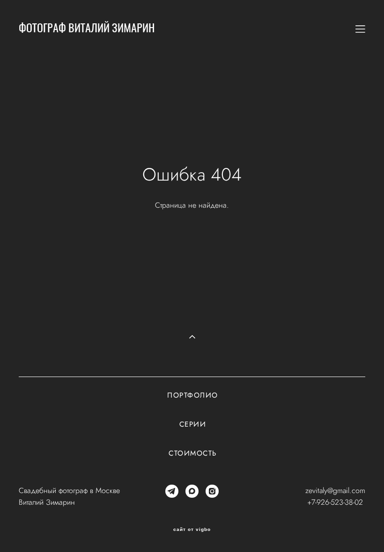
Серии (193, 424)
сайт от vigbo (192, 529)
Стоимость (193, 453)
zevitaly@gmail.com (335, 490)
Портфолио (192, 395)
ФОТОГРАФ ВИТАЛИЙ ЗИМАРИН (87, 29)
